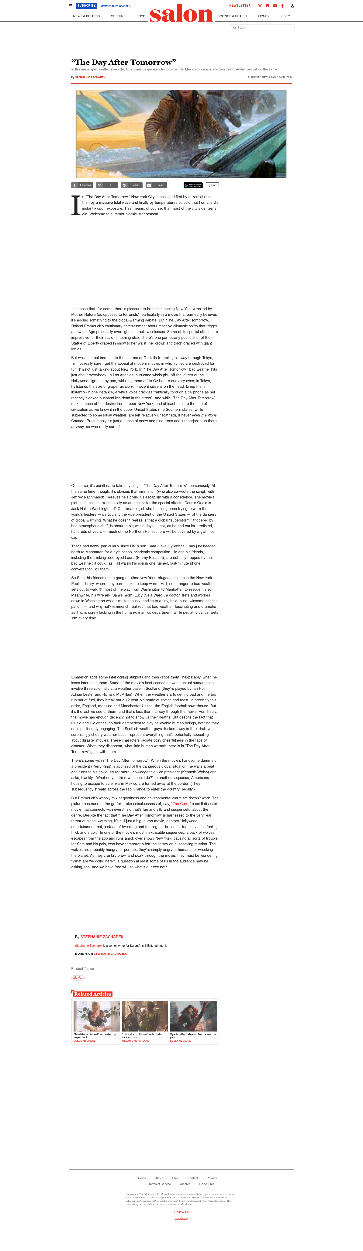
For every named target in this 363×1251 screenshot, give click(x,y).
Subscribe (86, 5)
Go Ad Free (207, 1184)
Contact (192, 1178)
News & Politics (86, 16)
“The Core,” (181, 804)
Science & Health (232, 16)
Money (263, 16)
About (159, 1178)
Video (285, 16)
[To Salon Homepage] (181, 13)
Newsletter (240, 5)
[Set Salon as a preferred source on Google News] (193, 185)
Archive (185, 1184)
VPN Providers (181, 1212)
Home (142, 1178)
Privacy (212, 1178)
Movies (78, 977)
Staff (175, 1178)
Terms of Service (160, 1184)
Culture (118, 16)
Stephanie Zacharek (90, 77)
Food (141, 16)
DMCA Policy (181, 1219)
